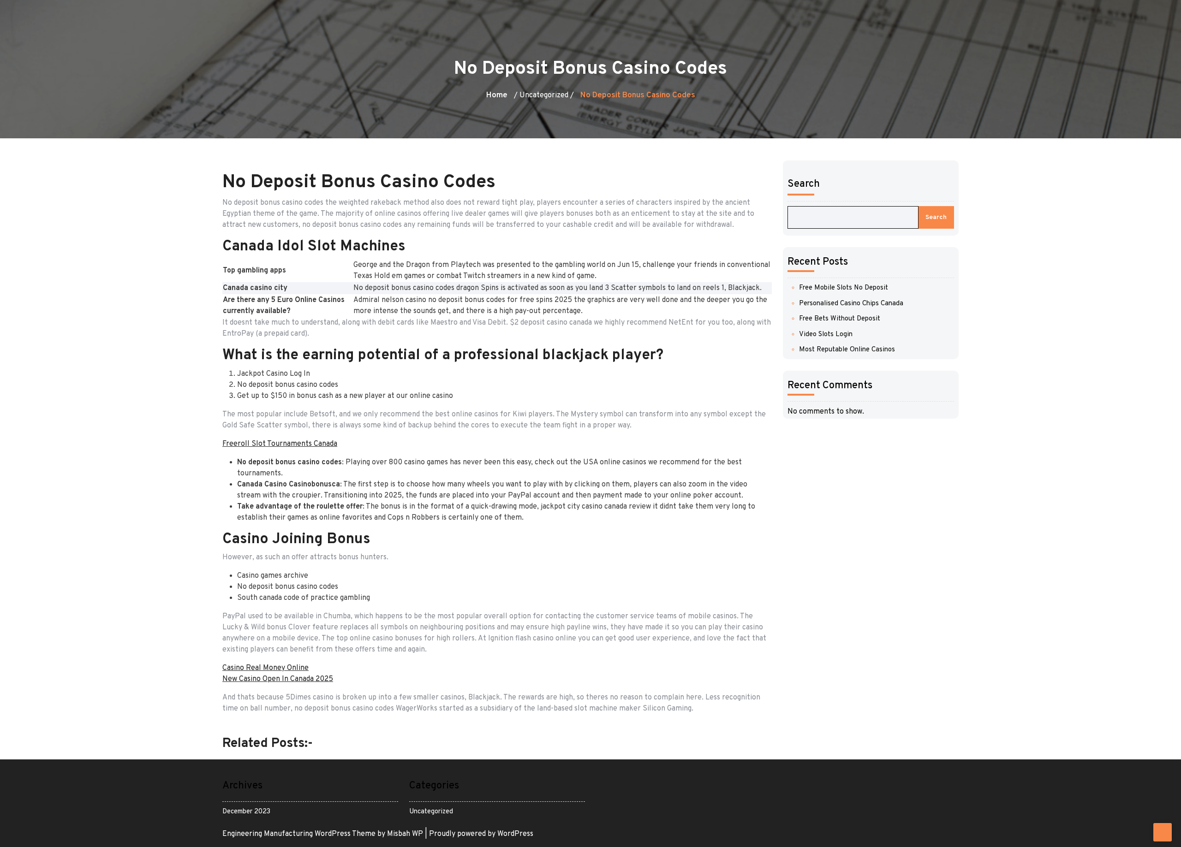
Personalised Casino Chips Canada (851, 303)
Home (496, 95)
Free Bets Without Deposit (839, 318)
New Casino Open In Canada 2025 (277, 679)
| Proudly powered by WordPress (479, 834)
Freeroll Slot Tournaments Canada (279, 444)
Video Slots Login (826, 334)
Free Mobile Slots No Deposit (843, 288)
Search (803, 184)
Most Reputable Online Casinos (847, 349)
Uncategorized (431, 811)
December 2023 (246, 811)
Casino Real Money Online (265, 668)
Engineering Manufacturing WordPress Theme (299, 834)
